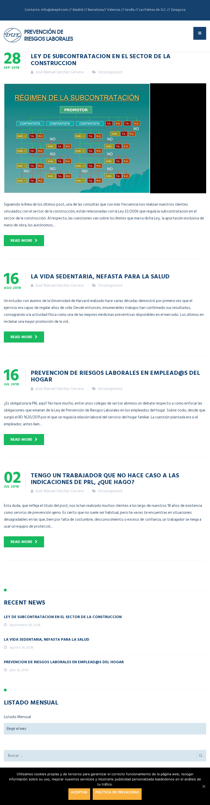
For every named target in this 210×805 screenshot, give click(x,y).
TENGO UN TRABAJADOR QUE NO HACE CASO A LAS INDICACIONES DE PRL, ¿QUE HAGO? (105, 478)
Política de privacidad (117, 792)
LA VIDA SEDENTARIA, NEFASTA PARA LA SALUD (100, 276)
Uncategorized (110, 72)
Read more (21, 240)
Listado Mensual (17, 717)
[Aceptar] (203, 786)
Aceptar (79, 792)
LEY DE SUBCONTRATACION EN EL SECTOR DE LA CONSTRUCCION (101, 59)
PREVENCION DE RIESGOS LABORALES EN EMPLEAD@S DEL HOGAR (115, 376)
